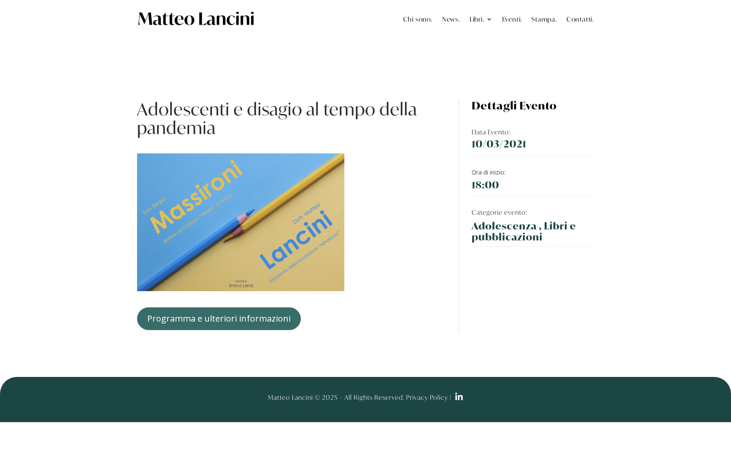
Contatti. (580, 19)
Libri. (477, 19)
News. (451, 19)
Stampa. (544, 19)
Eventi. (512, 19)
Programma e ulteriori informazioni (219, 318)
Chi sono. (418, 19)
